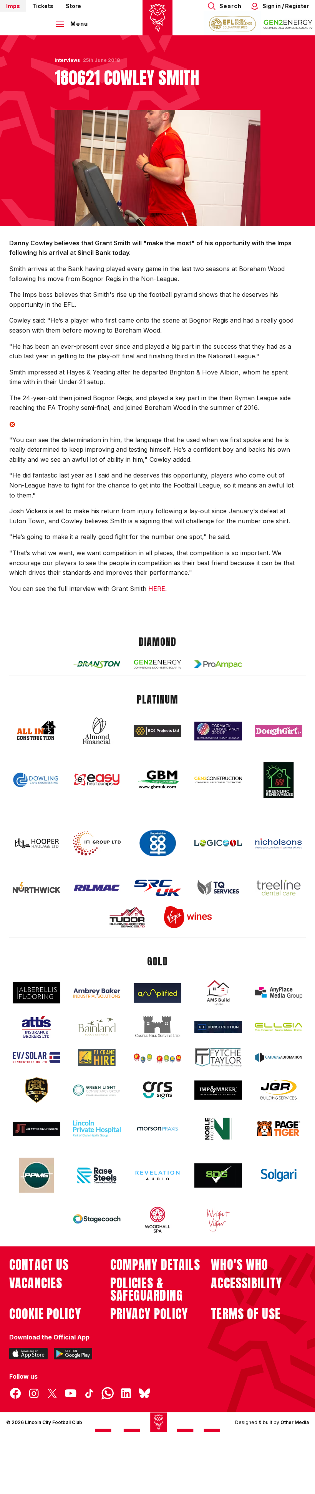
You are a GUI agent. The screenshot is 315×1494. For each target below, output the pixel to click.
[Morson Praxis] (157, 1128)
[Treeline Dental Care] (278, 887)
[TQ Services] (218, 887)
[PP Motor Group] (36, 1175)
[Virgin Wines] (188, 917)
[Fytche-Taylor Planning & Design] (218, 1057)
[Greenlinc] (278, 780)
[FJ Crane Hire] (97, 1057)
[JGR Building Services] (278, 1090)
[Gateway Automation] (278, 1057)
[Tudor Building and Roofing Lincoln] (127, 917)
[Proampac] (218, 664)
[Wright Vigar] (218, 1219)
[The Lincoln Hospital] (97, 1128)
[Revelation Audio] (157, 1175)
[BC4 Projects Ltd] (157, 731)
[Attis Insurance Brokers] (36, 1026)
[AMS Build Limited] (218, 992)
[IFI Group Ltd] (97, 843)
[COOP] (157, 843)
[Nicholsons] (278, 843)
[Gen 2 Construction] (218, 780)
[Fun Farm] (157, 1057)
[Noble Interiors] (218, 1129)
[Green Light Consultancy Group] (97, 1090)
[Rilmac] (97, 887)
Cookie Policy (45, 1314)
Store (73, 6)
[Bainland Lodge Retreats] (97, 1026)
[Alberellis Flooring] (36, 992)
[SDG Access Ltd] (218, 1175)
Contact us (39, 1265)
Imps (13, 6)
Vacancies (35, 1283)
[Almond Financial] (97, 731)
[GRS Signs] (157, 1090)
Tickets (42, 6)
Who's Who (239, 1265)
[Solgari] (278, 1175)
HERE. (157, 588)
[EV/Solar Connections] (36, 1057)
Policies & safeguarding (146, 1289)
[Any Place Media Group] (278, 993)
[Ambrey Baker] (97, 992)
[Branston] (97, 664)
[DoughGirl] (278, 731)
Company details (155, 1265)
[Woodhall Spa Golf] (157, 1219)
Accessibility (246, 1283)
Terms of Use (245, 1314)
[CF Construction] (218, 1027)
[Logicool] (218, 843)
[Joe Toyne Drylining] (36, 1129)
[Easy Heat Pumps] (97, 780)
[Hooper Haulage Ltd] (36, 843)
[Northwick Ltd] (36, 887)
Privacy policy (149, 1314)
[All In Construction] (36, 730)
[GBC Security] (36, 1090)
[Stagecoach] (97, 1220)
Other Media (294, 1422)
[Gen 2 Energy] (157, 664)
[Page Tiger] (278, 1128)
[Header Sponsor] (288, 24)
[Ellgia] (278, 1027)
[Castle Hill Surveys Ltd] (157, 1026)
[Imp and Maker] (218, 1090)
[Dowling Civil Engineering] (36, 780)
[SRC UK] (157, 888)
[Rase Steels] (97, 1175)
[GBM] (157, 779)
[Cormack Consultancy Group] (218, 731)
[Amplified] (157, 993)
